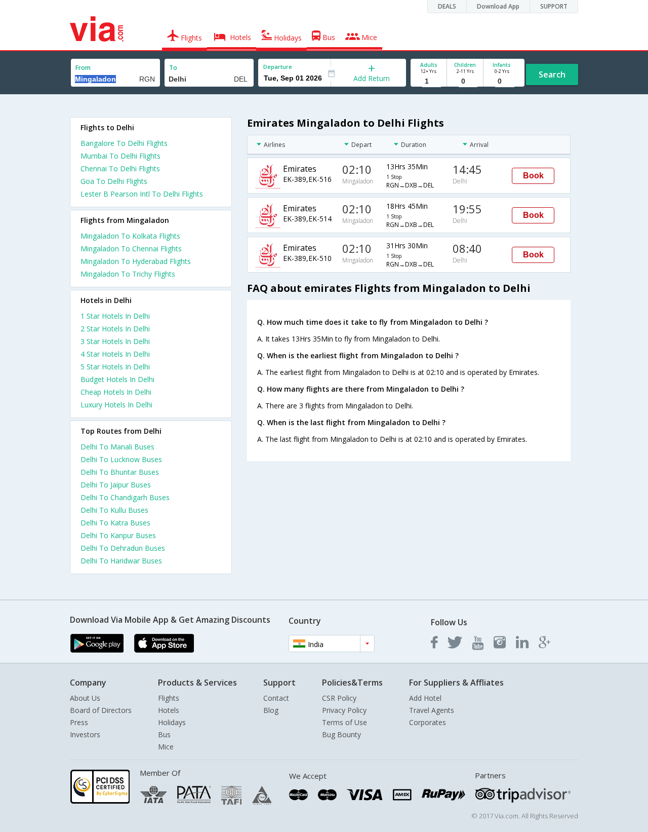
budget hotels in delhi (117, 379)
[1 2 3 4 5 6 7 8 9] (428, 81)
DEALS (447, 6)
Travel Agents (431, 710)
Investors (85, 734)
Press (79, 722)
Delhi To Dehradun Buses (122, 548)
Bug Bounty (341, 734)
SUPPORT (554, 6)
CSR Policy (339, 698)
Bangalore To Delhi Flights (124, 143)
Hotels (168, 710)
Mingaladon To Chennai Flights (131, 248)
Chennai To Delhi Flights (120, 168)
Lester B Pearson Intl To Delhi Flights (141, 194)
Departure (277, 66)
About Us (85, 698)
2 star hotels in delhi (115, 328)
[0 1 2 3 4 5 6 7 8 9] (465, 81)
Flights (168, 698)
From (83, 67)
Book (533, 175)
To (173, 67)
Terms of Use (344, 722)
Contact (276, 698)
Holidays (172, 722)
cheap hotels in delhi (115, 392)
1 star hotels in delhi (115, 316)
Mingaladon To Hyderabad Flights (135, 261)
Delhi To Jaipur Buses (115, 484)
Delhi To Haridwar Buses (121, 560)
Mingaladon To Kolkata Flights (130, 236)
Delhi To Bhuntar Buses (119, 472)
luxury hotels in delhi (116, 404)
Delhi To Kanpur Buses (118, 535)
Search (552, 74)
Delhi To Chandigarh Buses (125, 497)
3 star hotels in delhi (115, 341)
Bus (164, 734)
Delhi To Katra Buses (115, 522)
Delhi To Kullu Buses (114, 510)
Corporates (427, 722)
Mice (166, 746)
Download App (498, 6)
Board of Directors (101, 710)
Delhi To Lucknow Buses (121, 459)
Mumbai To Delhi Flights (120, 156)
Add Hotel (425, 698)
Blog (270, 710)
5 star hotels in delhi (115, 366)
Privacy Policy (344, 710)
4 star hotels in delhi (115, 354)
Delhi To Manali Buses (117, 446)
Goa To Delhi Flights (113, 181)
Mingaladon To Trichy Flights (127, 274)
